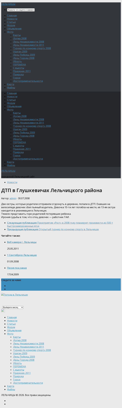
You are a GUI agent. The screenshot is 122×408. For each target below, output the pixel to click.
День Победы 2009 (24, 54)
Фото (10, 32)
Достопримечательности (28, 81)
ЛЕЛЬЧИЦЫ (8, 4)
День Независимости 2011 (28, 45)
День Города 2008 (23, 58)
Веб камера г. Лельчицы (21, 242)
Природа (18, 74)
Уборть (17, 61)
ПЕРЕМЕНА (19, 64)
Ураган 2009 (20, 51)
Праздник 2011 (22, 71)
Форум (11, 25)
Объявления (14, 28)
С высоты (18, 68)
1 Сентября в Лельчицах (22, 255)
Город (16, 77)
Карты (17, 35)
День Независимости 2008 (28, 41)
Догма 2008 (19, 38)
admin (13, 198)
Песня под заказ (17, 268)
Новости (12, 18)
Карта (10, 84)
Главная (12, 15)
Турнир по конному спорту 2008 (32, 48)
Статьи (11, 22)
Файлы (11, 87)
